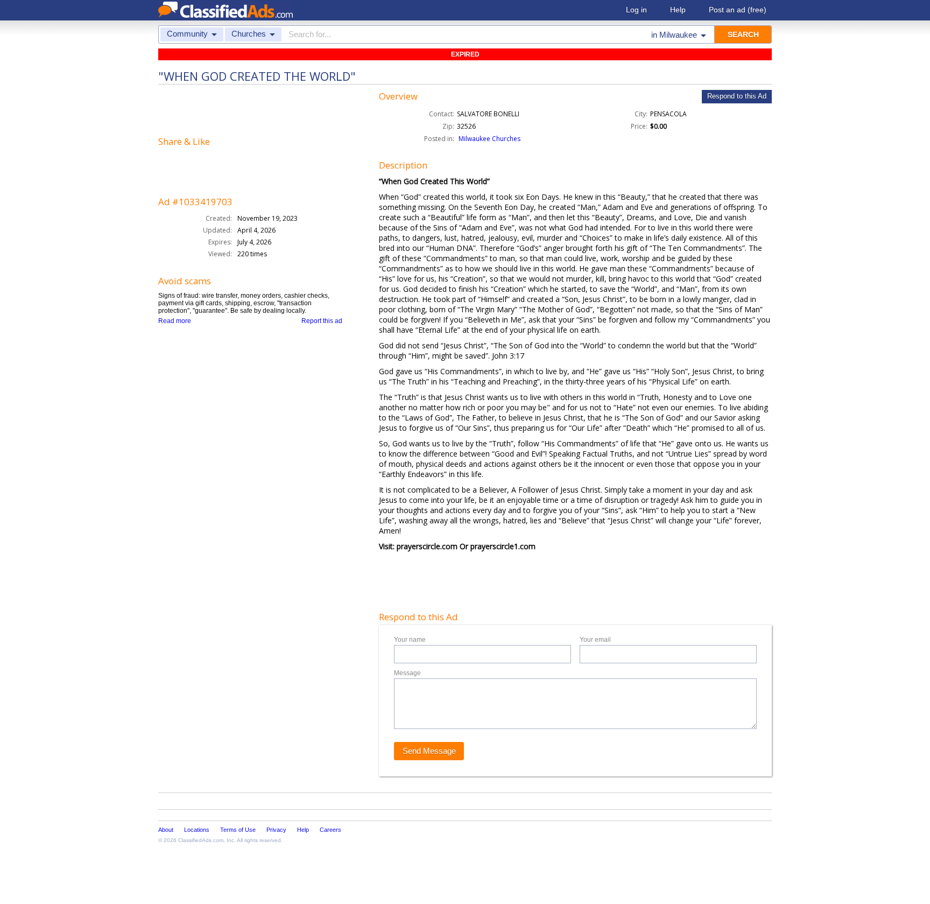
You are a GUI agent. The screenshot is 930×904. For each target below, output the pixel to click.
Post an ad (737, 9)
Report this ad (321, 321)
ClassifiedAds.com (200, 840)
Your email (595, 639)
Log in (636, 9)
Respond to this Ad (736, 96)
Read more (174, 321)
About (165, 829)
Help (678, 9)
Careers (330, 829)
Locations (196, 829)
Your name (410, 639)
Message (407, 673)
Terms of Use (238, 829)
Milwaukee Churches (489, 138)
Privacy (276, 829)
